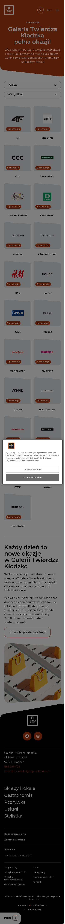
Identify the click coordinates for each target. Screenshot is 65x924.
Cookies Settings (32, 469)
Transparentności (30, 461)
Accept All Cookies (32, 477)
